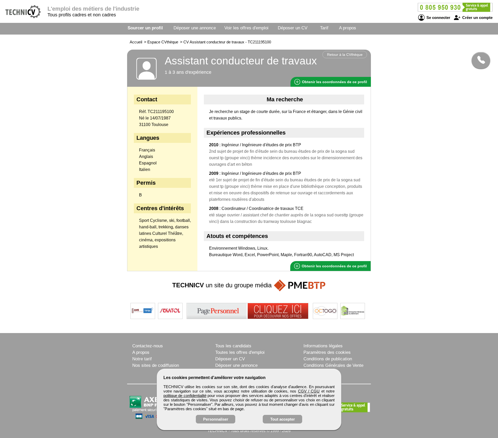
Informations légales (323, 345)
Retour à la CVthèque (345, 54)
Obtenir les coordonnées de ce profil (334, 266)
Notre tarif (142, 358)
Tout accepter (282, 419)
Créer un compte (477, 17)
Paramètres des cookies (327, 352)
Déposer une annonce (195, 27)
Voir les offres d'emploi (246, 27)
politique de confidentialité (184, 395)
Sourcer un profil (145, 27)
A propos (347, 27)
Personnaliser (215, 419)
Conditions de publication (327, 358)
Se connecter (437, 17)
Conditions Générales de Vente (333, 365)
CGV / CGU (309, 391)
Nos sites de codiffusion (155, 365)
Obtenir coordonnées (334, 82)
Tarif (324, 27)
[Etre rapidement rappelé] (479, 60)
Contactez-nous (147, 345)
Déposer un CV (292, 27)
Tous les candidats (233, 345)
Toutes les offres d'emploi (240, 352)
